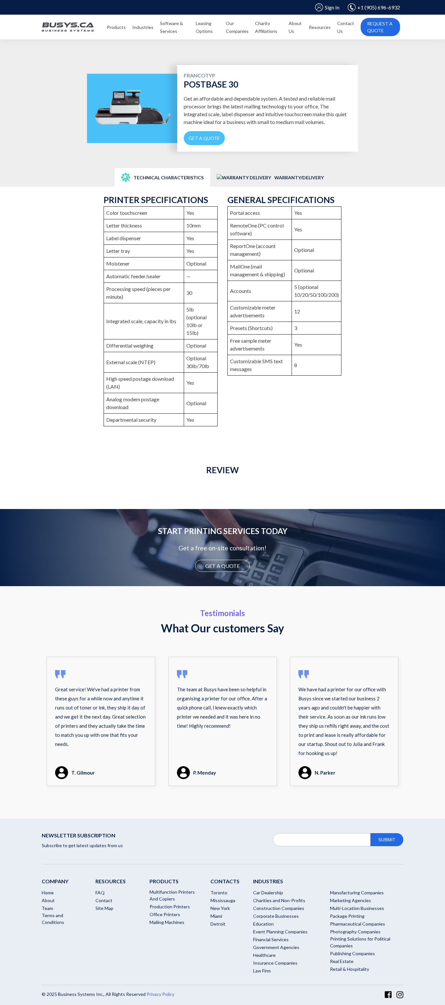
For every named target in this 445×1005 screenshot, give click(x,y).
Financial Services (271, 939)
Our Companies (237, 27)
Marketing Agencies (350, 900)
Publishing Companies (352, 953)
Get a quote (204, 138)
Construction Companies (278, 908)
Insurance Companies (275, 963)
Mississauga (222, 900)
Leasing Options (204, 27)
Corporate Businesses (276, 916)
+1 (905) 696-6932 (378, 7)
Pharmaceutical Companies (357, 924)
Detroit (217, 924)
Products (116, 27)
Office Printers (165, 914)
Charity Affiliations (266, 27)
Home (48, 892)
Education (263, 924)
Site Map (104, 908)
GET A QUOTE (222, 566)
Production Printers (170, 906)
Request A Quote (380, 27)
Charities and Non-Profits (279, 900)
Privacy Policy (160, 994)
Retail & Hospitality (349, 969)
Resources (320, 27)
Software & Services (171, 27)
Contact (103, 900)
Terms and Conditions (53, 919)
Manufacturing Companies (357, 892)
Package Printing (347, 916)
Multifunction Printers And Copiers (172, 895)
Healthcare (264, 955)
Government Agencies (276, 947)
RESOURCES (110, 881)
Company (55, 881)
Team (47, 908)
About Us (295, 27)
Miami (216, 916)
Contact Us (345, 27)
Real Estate (341, 961)
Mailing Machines (167, 922)
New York (220, 908)
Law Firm (262, 970)
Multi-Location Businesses (357, 908)
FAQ (100, 892)
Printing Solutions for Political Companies (360, 942)
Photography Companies (355, 931)
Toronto (218, 892)
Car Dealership (268, 892)
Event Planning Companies (280, 931)
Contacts (224, 881)
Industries (142, 27)
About (48, 900)
